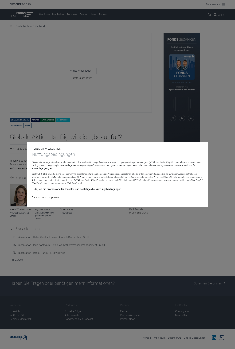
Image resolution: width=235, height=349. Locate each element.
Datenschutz (39, 197)
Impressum (54, 197)
